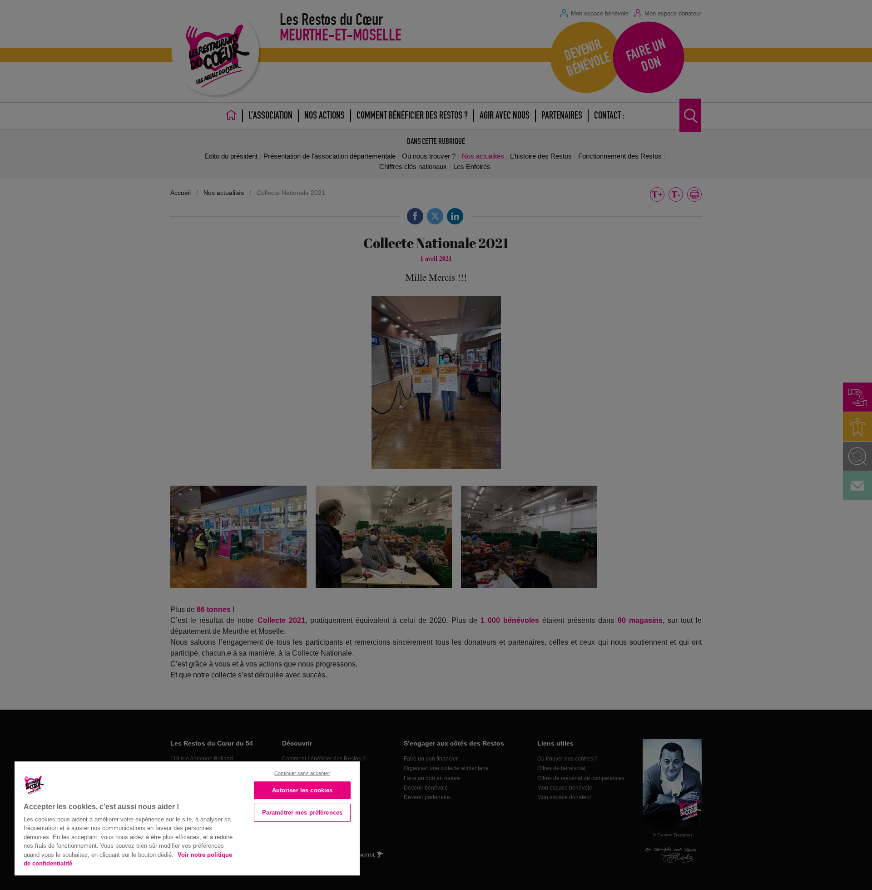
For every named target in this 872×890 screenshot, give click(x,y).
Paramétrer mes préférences (302, 812)
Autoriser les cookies (302, 790)
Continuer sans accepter (302, 773)
